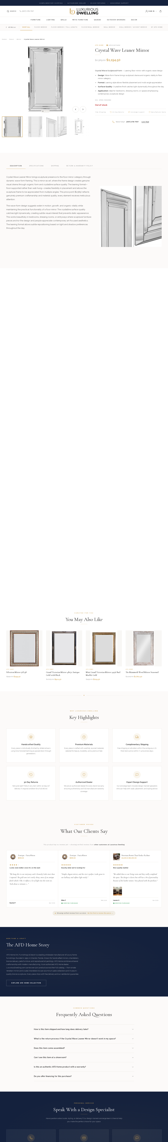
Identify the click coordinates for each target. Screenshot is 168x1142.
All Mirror (12, 27)
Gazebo (97, 20)
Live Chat (145, 122)
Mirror (19, 39)
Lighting (50, 20)
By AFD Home (157, 27)
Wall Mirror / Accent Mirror (133, 27)
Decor (134, 20)
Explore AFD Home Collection (26, 983)
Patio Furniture (80, 20)
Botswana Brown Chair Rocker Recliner (136, 855)
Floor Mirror (40, 27)
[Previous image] (75, 109)
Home (4, 39)
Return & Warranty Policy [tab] (79, 166)
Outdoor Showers (116, 20)
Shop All (26, 27)
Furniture (36, 20)
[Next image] (83, 109)
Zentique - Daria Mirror (26, 855)
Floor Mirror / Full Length (64, 27)
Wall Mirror (109, 27)
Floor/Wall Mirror (90, 27)
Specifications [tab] (36, 166)
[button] (42, 111)
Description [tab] (16, 166)
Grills (64, 20)
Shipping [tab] (55, 166)
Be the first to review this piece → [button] (100, 913)
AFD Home (99, 45)
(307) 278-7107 (28, 11)
